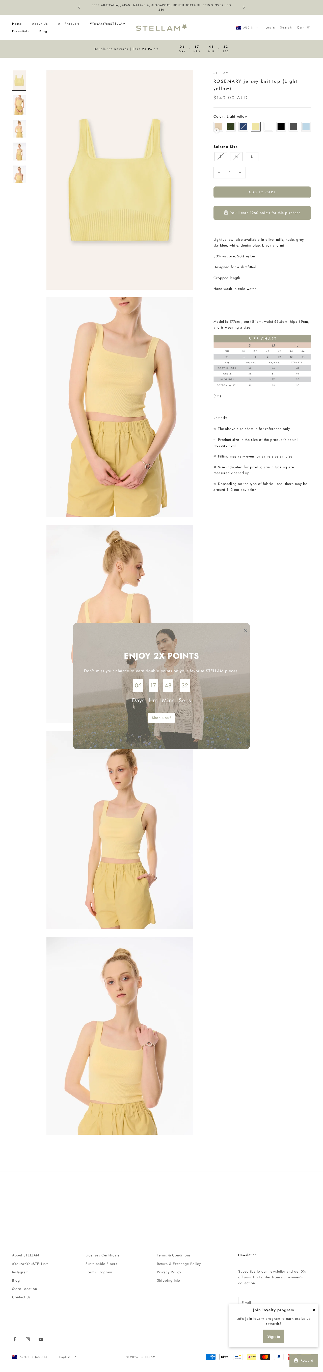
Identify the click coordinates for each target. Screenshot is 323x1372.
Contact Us (21, 1297)
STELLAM (221, 73)
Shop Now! (161, 717)
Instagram (20, 1272)
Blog (43, 31)
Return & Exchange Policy (179, 1263)
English (65, 1357)
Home (17, 23)
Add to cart (262, 192)
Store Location (24, 1288)
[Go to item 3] (19, 128)
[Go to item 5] (19, 174)
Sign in (273, 1336)
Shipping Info (168, 1280)
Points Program (99, 1272)
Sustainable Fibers (101, 1263)
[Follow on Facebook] (14, 1339)
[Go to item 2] (19, 105)
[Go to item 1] (19, 80)
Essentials (20, 31)
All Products (69, 23)
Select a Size (225, 146)
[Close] (314, 1310)
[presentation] (216, 130)
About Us (40, 23)
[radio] (230, 126)
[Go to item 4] (19, 151)
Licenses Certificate (103, 1255)
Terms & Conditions (174, 1255)
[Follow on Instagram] (27, 1339)
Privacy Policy (169, 1272)
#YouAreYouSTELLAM (108, 23)
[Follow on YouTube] (40, 1339)
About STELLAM (25, 1255)
